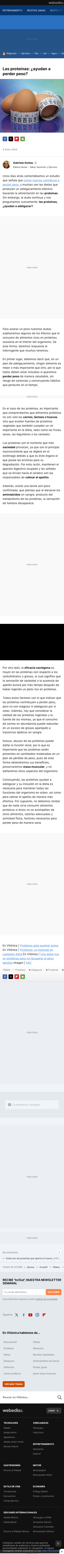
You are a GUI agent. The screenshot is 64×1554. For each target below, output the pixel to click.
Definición (9, 1367)
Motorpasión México (43, 1531)
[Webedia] (56, 3)
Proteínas (20, 969)
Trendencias (10, 1491)
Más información (51, 1550)
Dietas (7, 1354)
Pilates (56, 1267)
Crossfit (44, 1267)
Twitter (11, 139)
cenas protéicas (12, 1373)
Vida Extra (38, 1432)
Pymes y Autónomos (43, 1496)
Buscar (60, 1397)
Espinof (37, 1453)
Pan (36, 53)
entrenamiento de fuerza (46, 1360)
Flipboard (16, 139)
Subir (51, 1410)
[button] (24, 163)
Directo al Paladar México (16, 1531)
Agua (54, 53)
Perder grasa (40, 1367)
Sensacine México (42, 1522)
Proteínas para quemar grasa (39, 945)
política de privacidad (46, 1299)
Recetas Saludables (43, 1354)
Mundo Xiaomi (11, 1446)
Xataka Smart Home (14, 1441)
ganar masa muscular (44, 1373)
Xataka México (11, 1517)
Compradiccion (11, 1500)
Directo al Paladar (12, 1470)
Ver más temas (13, 1384)
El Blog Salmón (40, 1491)
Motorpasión (39, 1470)
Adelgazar (36, 969)
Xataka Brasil (10, 1522)
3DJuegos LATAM (42, 1517)
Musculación (10, 1342)
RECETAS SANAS (36, 10)
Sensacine (38, 1449)
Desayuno (9, 1360)
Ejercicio (25, 53)
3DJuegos (38, 1428)
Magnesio (12, 53)
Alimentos (38, 1348)
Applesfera (9, 1437)
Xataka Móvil (10, 1432)
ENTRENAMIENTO (12, 10)
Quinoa (31, 1267)
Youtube (30, 1314)
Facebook (5, 139)
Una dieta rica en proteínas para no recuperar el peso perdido (31, 958)
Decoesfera (9, 1496)
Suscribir (54, 1292)
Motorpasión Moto (42, 1475)
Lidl (45, 53)
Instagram (37, 1314)
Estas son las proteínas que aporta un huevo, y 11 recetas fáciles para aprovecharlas (33, 1258)
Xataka (7, 1428)
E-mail (22, 139)
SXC (29, 962)
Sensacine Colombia (43, 1526)
